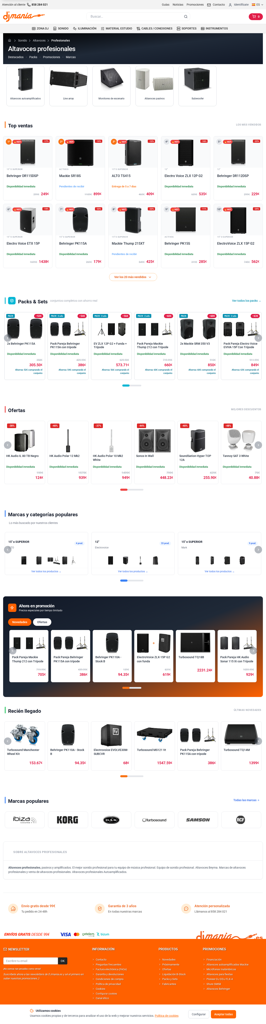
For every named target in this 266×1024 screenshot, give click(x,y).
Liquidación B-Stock (174, 974)
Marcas (71, 57)
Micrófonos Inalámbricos (221, 969)
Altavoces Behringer (218, 988)
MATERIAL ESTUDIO (119, 28)
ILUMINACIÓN (87, 28)
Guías (165, 4)
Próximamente (170, 964)
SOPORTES (189, 28)
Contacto (101, 959)
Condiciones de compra (109, 979)
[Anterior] (7, 338)
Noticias (178, 4)
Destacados (15, 57)
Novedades (19, 622)
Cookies (100, 988)
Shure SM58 (214, 984)
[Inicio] (10, 40)
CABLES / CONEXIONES (157, 28)
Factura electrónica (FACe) (111, 969)
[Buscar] (186, 16)
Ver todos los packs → (246, 300)
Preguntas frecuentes (108, 964)
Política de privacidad (108, 984)
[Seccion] (126, 385)
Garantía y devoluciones (110, 974)
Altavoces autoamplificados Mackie (228, 964)
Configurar (199, 1014)
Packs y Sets (170, 979)
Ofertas (42, 622)
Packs (33, 57)
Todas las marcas (245, 800)
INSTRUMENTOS (217, 28)
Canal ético (102, 998)
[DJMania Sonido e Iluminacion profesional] (229, 934)
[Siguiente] (258, 338)
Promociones (195, 4)
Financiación (214, 959)
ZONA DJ (43, 28)
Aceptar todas (223, 1014)
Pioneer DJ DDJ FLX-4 (220, 979)
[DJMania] (24, 16)
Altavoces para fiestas (220, 974)
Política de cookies (167, 1015)
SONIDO (63, 28)
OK (63, 961)
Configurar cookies (106, 993)
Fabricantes (169, 984)
